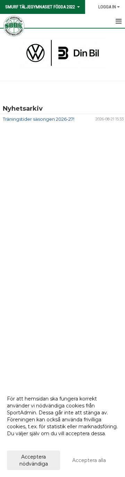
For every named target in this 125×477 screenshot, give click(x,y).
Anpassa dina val (27, 442)
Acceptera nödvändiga (33, 460)
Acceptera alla (89, 460)
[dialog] (62, 431)
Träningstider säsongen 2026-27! (38, 119)
